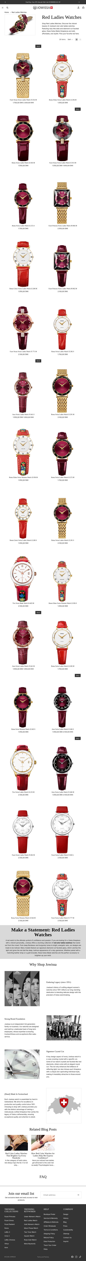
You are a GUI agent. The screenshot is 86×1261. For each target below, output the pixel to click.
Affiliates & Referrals (51, 1222)
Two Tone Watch (30, 1232)
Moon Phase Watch (31, 1228)
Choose (40, 95)
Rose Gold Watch (30, 1240)
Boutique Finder (49, 1214)
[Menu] (2, 7)
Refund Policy (49, 1237)
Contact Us (67, 1237)
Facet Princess (9, 1216)
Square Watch (29, 1236)
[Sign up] (78, 1195)
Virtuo (6, 1243)
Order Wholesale (50, 1226)
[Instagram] (76, 1256)
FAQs (45, 1249)
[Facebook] (72, 1256)
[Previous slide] (7, 70)
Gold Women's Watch (31, 1224)
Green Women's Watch (32, 1216)
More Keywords (29, 1243)
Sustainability (68, 1230)
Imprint (65, 1241)
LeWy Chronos (9, 1240)
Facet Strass (9, 1220)
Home (6, 12)
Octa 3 (7, 1236)
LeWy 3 (7, 1232)
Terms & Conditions (51, 1230)
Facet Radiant (9, 1224)
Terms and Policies (43, 1257)
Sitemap (66, 1234)
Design (65, 1214)
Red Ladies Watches (19, 12)
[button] (70, 39)
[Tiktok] (80, 1256)
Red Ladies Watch (30, 1220)
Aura (6, 1247)
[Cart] (83, 7)
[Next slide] (38, 70)
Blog (65, 1222)
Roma (6, 1228)
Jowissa (13, 1257)
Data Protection (49, 1241)
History (65, 1218)
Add (40, 157)
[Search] (7, 7)
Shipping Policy (49, 1234)
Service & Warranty (51, 1218)
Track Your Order (50, 1245)
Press (65, 1226)
